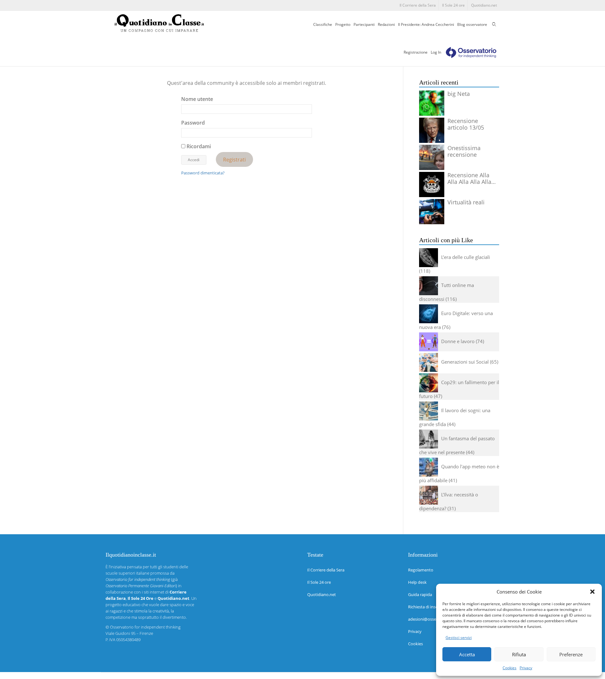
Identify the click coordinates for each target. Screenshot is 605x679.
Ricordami (198, 146)
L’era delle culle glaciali (465, 257)
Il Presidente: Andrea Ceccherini (426, 24)
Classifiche (322, 24)
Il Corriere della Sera (418, 5)
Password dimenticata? (203, 173)
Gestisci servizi (459, 637)
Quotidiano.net (484, 5)
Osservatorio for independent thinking (145, 627)
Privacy (526, 667)
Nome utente (197, 99)
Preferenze (571, 654)
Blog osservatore (472, 24)
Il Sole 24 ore (453, 5)
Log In (436, 52)
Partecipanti (364, 24)
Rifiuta (519, 654)
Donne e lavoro (458, 341)
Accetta (467, 654)
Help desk (417, 582)
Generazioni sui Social (465, 362)
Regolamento (420, 570)
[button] (592, 591)
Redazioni (386, 24)
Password (193, 122)
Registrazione (416, 52)
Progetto (342, 24)
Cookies (509, 667)
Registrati (234, 159)
